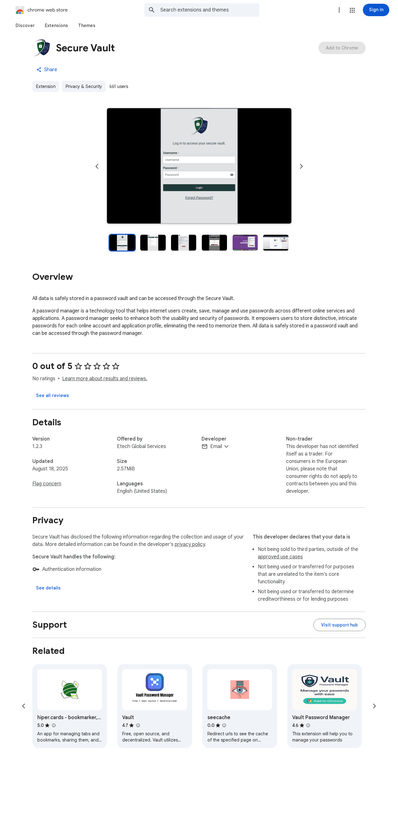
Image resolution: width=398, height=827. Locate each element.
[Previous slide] (97, 166)
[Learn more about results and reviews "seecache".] (224, 725)
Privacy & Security (84, 86)
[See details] (48, 587)
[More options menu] (339, 10)
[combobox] (209, 10)
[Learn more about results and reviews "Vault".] (137, 725)
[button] (352, 10)
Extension (46, 86)
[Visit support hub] (339, 624)
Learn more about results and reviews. (104, 379)
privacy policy (190, 544)
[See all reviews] (52, 395)
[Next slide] (301, 166)
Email (216, 446)
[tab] (25, 25)
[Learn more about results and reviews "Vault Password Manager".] (308, 725)
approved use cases (280, 557)
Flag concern (46, 484)
